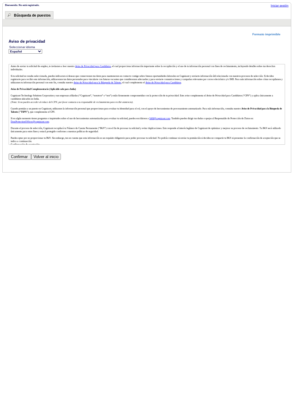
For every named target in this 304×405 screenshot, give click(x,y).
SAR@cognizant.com (159, 118)
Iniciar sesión (280, 5)
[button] (268, 34)
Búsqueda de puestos (32, 15)
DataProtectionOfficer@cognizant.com (30, 121)
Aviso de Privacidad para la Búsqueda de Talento (97, 82)
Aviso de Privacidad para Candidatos (93, 66)
